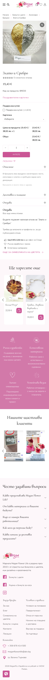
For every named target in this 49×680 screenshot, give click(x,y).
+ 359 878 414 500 (17, 645)
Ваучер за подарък (35, 628)
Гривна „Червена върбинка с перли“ (35, 308)
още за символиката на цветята (21, 252)
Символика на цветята (9, 617)
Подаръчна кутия (11, 106)
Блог (5, 610)
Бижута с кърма (10, 624)
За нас (6, 605)
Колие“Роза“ (11, 304)
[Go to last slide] (3, 300)
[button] (24, 166)
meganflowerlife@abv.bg (19, 651)
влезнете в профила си (24, 229)
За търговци (32, 633)
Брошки (6, 18)
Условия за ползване (36, 605)
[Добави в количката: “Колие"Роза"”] (19, 310)
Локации (7, 633)
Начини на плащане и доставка (35, 622)
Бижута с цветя (19, 15)
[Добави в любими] (14, 161)
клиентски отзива (23, 78)
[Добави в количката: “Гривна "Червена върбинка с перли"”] (41, 317)
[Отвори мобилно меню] (4, 4)
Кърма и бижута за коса (20, 585)
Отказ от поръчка (34, 615)
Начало (6, 15)
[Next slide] (46, 300)
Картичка (7, 115)
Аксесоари (33, 15)
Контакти (7, 628)
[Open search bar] (8, 4)
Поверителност (33, 610)
